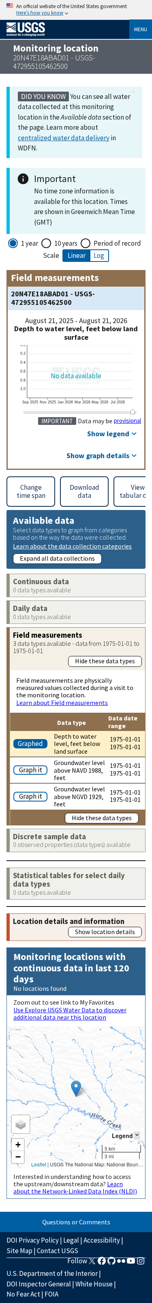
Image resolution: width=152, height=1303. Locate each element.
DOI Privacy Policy (32, 1240)
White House (94, 1283)
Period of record (117, 243)
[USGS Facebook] (102, 1263)
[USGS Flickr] (121, 1263)
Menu (140, 29)
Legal (71, 1240)
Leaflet (38, 1164)
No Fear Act (23, 1294)
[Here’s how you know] (76, 10)
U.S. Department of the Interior (52, 1273)
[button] (76, 1088)
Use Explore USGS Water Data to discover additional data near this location (69, 1013)
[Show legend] (137, 1135)
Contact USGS (57, 1250)
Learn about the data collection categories (72, 546)
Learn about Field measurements (62, 703)
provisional (127, 420)
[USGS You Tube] (131, 1263)
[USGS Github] (111, 1263)
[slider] (133, 411)
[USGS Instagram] (141, 1263)
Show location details (105, 932)
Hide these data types (105, 661)
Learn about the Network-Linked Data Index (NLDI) (75, 1187)
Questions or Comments (76, 1222)
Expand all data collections (57, 558)
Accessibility (101, 1240)
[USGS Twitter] (92, 1263)
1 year (29, 243)
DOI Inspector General (38, 1283)
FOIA (51, 1294)
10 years (65, 243)
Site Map (19, 1250)
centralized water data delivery (63, 137)
